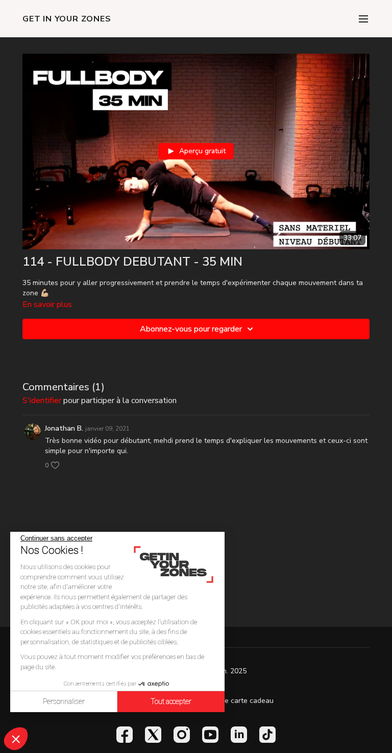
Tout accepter (171, 701)
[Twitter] (153, 734)
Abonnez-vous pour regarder (191, 329)
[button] (16, 738)
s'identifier (41, 400)
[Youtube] (210, 734)
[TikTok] (267, 734)
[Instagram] (182, 734)
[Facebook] (124, 734)
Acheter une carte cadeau (231, 700)
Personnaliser (64, 701)
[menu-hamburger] (363, 18)
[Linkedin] (239, 734)
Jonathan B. (64, 428)
